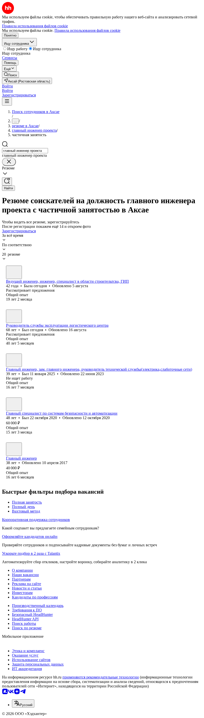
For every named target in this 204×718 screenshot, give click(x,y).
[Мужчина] (14, 316)
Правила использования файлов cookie (87, 30)
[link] (10, 75)
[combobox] (25, 150)
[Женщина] (14, 272)
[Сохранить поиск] (7, 181)
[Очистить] (9, 162)
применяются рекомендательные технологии (100, 677)
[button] (7, 86)
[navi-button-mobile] (7, 101)
